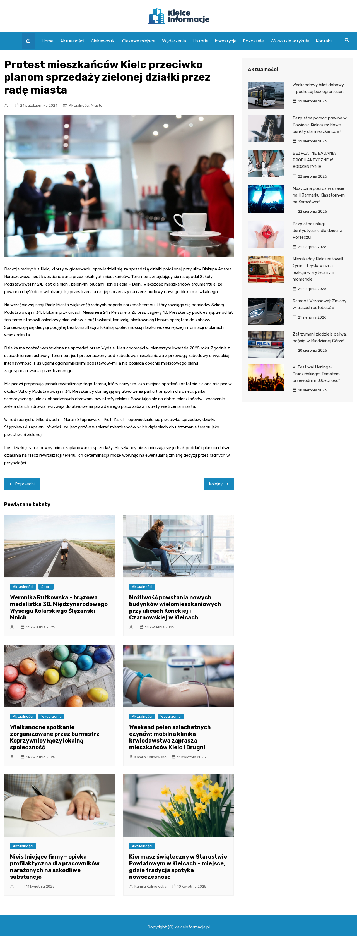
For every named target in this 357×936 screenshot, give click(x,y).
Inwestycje (226, 41)
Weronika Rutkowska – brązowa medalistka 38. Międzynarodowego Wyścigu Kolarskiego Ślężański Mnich (59, 607)
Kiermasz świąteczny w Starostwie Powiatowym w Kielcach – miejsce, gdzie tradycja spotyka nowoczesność (178, 866)
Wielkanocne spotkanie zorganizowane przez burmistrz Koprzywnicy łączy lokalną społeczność (55, 737)
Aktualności (72, 41)
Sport (46, 587)
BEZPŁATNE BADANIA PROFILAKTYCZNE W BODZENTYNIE (314, 160)
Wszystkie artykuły (290, 41)
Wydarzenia (174, 41)
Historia (200, 41)
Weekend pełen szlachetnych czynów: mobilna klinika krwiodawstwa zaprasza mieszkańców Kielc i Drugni (170, 737)
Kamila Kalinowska (150, 757)
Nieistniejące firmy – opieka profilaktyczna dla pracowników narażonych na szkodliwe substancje (55, 866)
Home (48, 41)
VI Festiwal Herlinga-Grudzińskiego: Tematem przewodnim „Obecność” (316, 374)
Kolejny (216, 484)
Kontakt (324, 41)
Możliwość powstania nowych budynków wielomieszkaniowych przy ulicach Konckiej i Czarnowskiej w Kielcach (175, 607)
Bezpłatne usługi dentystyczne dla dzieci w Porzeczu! (318, 230)
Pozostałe (253, 41)
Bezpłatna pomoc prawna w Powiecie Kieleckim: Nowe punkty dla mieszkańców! (320, 125)
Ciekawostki (103, 41)
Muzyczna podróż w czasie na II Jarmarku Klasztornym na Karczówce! (319, 195)
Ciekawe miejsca (138, 41)
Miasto (96, 105)
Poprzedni (25, 484)
